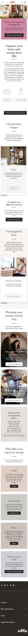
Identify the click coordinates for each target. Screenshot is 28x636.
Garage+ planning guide (14, 400)
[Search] (22, 2)
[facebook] (2, 585)
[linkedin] (8, 585)
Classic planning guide (14, 364)
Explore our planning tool (14, 35)
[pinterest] (11, 585)
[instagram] (5, 585)
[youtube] (14, 585)
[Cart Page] (25, 2)
